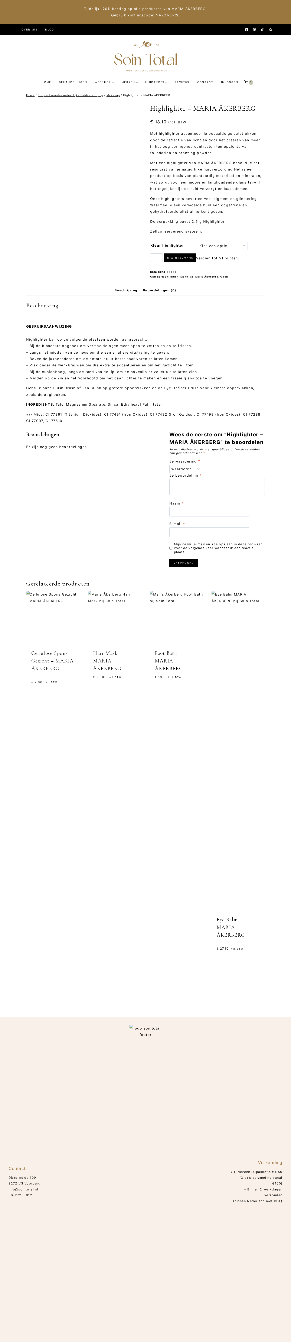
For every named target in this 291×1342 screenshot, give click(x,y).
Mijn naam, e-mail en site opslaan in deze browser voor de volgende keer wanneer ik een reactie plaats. (218, 548)
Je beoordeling (185, 475)
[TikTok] (262, 29)
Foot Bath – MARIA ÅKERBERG (169, 661)
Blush (174, 276)
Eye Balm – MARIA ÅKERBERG (231, 927)
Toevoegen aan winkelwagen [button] (168, 943)
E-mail (177, 524)
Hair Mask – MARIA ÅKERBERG (107, 661)
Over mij (29, 29)
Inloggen (229, 82)
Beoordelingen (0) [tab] (159, 290)
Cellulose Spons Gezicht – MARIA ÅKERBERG (52, 661)
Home (46, 82)
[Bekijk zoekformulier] (270, 29)
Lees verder (41, 946)
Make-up (186, 276)
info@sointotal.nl (23, 1189)
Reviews (182, 82)
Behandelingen (73, 82)
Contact (205, 82)
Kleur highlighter (167, 245)
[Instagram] (254, 29)
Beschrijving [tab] (126, 290)
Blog (49, 29)
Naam (176, 503)
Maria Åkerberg (206, 276)
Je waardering (184, 461)
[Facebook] (246, 29)
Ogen (224, 276)
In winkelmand (180, 257)
